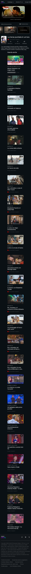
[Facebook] (22, 537)
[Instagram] (25, 537)
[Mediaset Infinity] (3, 2)
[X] (29, 537)
